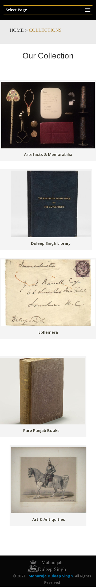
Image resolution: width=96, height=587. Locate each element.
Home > (19, 30)
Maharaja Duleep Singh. (52, 575)
